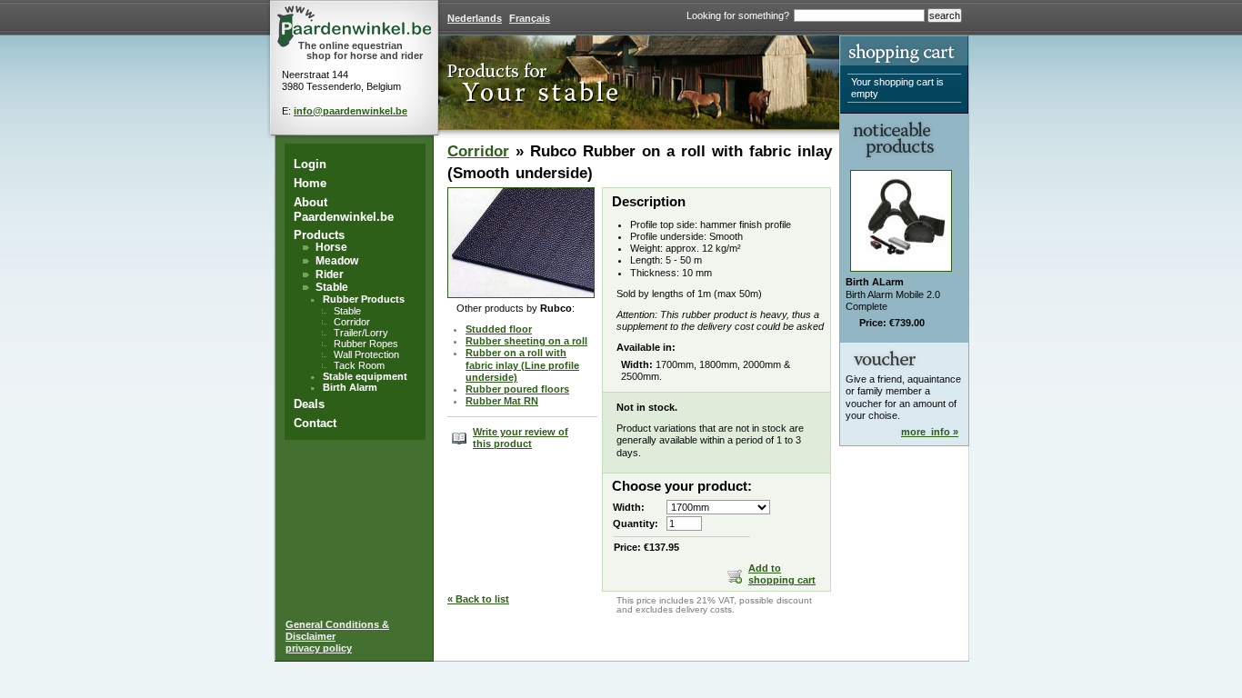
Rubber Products (364, 299)
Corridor (352, 321)
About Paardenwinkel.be (344, 209)
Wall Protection (366, 354)
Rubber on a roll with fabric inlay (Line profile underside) (522, 364)
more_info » (929, 431)
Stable (332, 287)
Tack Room (359, 365)
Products (319, 235)
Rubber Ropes (366, 343)
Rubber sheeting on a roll (526, 340)
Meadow (337, 260)
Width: (629, 507)
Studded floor (499, 329)
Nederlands (474, 18)
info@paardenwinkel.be (350, 110)
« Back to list (478, 598)
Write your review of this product (520, 437)
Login (310, 164)
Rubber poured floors (517, 389)
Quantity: (635, 523)
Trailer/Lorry (361, 332)
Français (529, 18)
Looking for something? (737, 15)
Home (310, 183)
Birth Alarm (350, 387)
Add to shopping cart (782, 574)
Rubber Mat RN (502, 400)
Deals (309, 404)
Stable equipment (365, 376)
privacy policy (318, 648)
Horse (331, 247)
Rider (330, 274)
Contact (315, 423)
